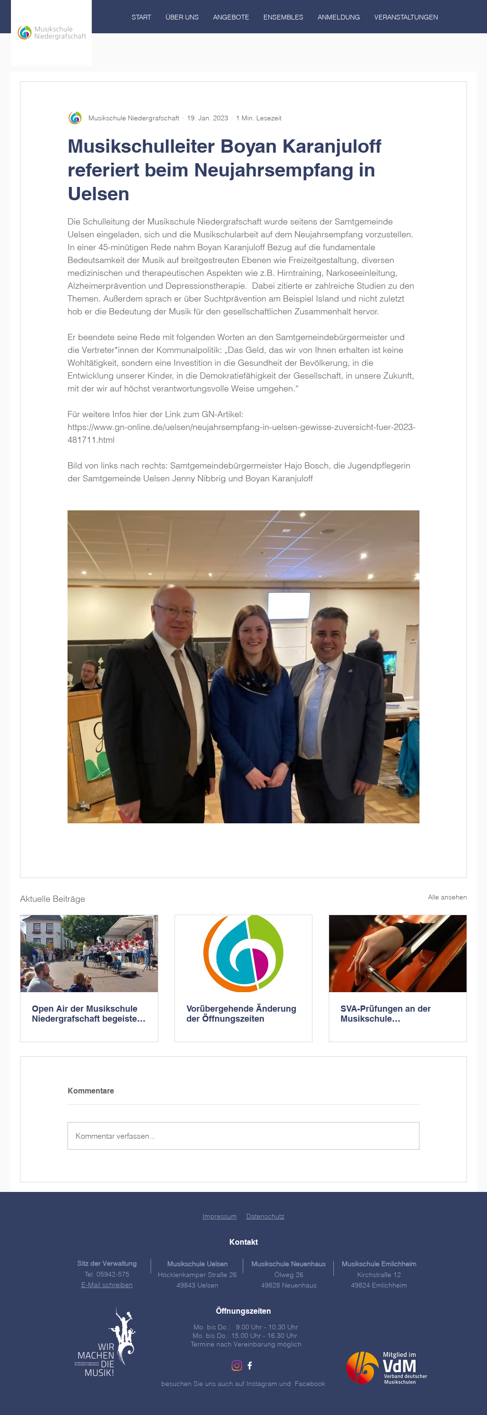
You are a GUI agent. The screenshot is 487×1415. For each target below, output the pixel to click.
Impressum (220, 1216)
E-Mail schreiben (107, 1284)
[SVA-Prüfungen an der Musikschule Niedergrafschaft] (398, 953)
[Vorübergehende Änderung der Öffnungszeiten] (243, 953)
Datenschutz (265, 1216)
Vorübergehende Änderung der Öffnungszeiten (241, 1014)
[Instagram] (237, 1365)
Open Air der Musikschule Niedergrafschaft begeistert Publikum (87, 1014)
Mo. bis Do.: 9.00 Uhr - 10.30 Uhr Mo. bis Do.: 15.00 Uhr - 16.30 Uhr (246, 1331)
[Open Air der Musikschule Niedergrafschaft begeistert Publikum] (89, 953)
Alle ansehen (447, 897)
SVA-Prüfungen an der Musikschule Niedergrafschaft (386, 1014)
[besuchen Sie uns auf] (249, 1365)
